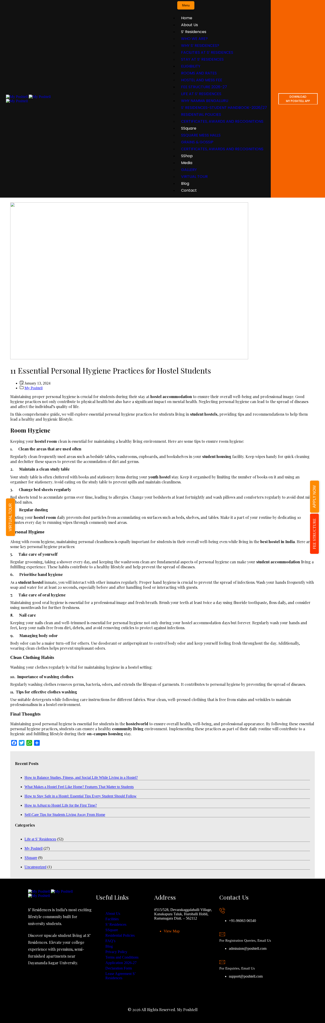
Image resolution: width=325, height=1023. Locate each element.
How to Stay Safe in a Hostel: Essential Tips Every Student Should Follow (81, 796)
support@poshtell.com (246, 976)
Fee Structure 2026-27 (204, 87)
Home (186, 18)
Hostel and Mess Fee (201, 80)
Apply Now (314, 496)
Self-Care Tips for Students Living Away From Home (65, 815)
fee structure (314, 533)
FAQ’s (110, 941)
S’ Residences (193, 31)
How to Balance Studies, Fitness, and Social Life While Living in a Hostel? (81, 777)
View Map (172, 931)
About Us (189, 25)
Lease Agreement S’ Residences (120, 976)
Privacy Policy (116, 952)
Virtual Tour (194, 176)
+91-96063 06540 (242, 921)
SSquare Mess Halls (201, 135)
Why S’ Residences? (200, 45)
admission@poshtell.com (247, 948)
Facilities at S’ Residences (207, 52)
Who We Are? (194, 38)
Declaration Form (118, 968)
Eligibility (190, 66)
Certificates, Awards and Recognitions (222, 121)
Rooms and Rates (199, 73)
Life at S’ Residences (201, 94)
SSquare (188, 128)
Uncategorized (35, 867)
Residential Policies (201, 114)
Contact (189, 190)
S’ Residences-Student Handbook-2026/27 (224, 107)
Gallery (189, 169)
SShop (187, 156)
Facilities (112, 919)
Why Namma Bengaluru (204, 100)
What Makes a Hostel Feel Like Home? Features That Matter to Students (79, 787)
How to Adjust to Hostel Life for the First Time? (61, 805)
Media (186, 163)
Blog (185, 183)
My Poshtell (34, 388)
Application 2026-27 (121, 963)
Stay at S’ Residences (202, 59)
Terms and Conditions (121, 957)
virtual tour (10, 517)
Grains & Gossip (197, 142)
